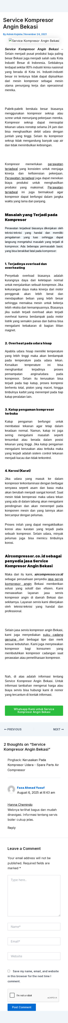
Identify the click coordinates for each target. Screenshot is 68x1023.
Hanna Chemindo (20, 805)
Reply (12, 828)
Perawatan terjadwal (19, 178)
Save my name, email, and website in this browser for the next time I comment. (33, 976)
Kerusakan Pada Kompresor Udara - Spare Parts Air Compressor (33, 765)
